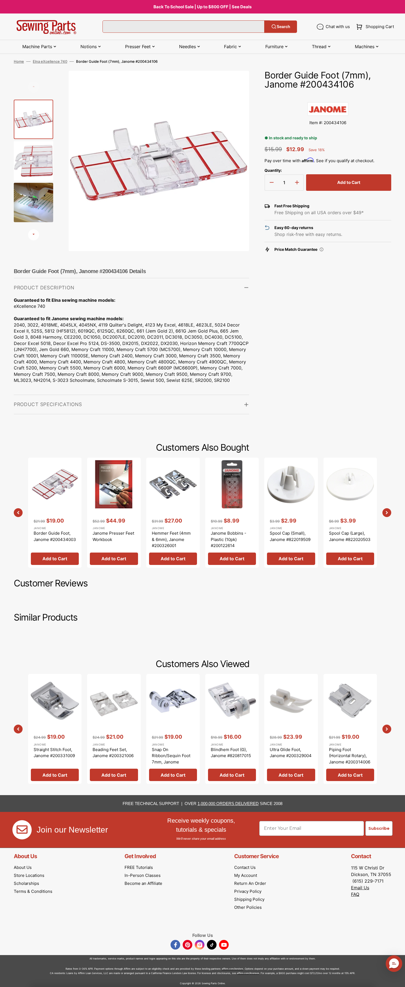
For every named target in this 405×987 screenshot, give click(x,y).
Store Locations (29, 875)
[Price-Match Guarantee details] (321, 249)
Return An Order (250, 883)
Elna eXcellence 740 (50, 61)
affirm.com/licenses (248, 973)
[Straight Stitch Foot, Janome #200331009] (55, 729)
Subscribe (379, 828)
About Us (23, 867)
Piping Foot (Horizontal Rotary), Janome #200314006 (349, 756)
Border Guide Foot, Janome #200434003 (55, 536)
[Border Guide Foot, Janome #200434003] (55, 512)
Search (283, 26)
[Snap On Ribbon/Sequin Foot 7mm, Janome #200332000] (173, 729)
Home (19, 61)
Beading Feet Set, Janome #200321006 (113, 752)
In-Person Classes (143, 875)
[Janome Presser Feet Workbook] (114, 512)
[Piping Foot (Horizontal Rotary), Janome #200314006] (350, 729)
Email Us (360, 887)
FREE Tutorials (139, 867)
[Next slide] (33, 234)
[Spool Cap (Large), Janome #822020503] (350, 512)
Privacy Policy (247, 891)
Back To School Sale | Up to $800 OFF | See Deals (202, 6)
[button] (374, 27)
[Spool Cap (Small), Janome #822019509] (291, 512)
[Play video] (237, 98)
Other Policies (248, 907)
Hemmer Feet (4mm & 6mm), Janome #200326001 (171, 539)
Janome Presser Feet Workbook (113, 536)
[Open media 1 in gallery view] (237, 83)
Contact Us (245, 867)
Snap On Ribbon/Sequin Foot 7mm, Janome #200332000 (171, 759)
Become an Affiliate (143, 883)
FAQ (355, 894)
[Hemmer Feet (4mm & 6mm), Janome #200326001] (173, 512)
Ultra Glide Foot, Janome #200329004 (291, 752)
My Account (245, 875)
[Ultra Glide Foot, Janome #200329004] (291, 729)
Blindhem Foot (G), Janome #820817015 (231, 752)
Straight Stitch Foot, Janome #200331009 (54, 752)
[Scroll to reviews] (327, 96)
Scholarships (26, 883)
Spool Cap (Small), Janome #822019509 (290, 536)
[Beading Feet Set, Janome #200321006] (114, 729)
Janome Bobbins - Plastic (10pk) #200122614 (228, 539)
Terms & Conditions (33, 891)
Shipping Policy (249, 899)
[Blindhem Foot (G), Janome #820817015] (232, 729)
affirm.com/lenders (232, 968)
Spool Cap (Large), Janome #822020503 (350, 536)
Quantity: (273, 170)
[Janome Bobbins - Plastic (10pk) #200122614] (232, 512)
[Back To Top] (396, 978)
